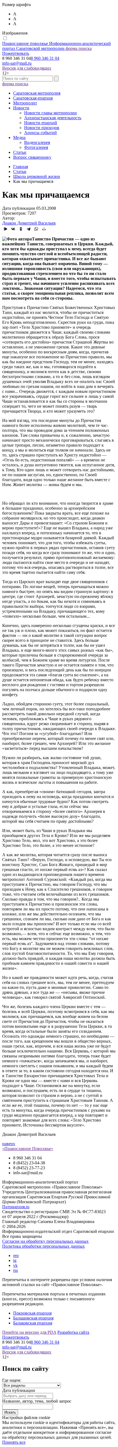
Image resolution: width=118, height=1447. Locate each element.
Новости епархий (40, 122)
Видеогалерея (37, 142)
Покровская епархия (32, 1313)
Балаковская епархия (32, 1323)
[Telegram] (28, 229)
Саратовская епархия (33, 98)
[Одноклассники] (21, 229)
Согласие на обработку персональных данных (45, 1241)
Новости (21, 108)
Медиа (19, 137)
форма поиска (79, 48)
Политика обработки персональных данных (43, 1246)
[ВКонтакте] (13, 229)
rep (16, 1255)
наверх (8, 1143)
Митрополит (25, 103)
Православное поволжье (56, 46)
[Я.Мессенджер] (5, 229)
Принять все (14, 1442)
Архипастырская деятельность (52, 117)
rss (15, 1270)
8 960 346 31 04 (45, 58)
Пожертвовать (15, 53)
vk (15, 1265)
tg (14, 1260)
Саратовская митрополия (36, 93)
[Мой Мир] (44, 229)
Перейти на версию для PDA (29, 1332)
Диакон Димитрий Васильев (29, 223)
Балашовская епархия (33, 1318)
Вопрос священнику (32, 157)
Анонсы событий (40, 132)
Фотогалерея (36, 147)
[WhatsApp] (36, 229)
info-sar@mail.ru (17, 63)
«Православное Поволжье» (27, 1148)
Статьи (19, 152)
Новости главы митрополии (50, 112)
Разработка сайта (73, 1332)
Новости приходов (41, 127)
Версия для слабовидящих (26, 68)
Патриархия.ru (15, 1206)
